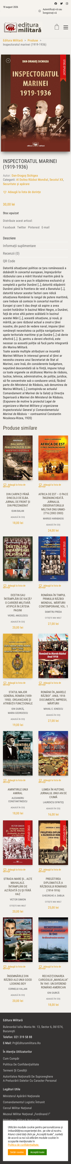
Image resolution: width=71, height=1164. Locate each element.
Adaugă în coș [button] (18, 517)
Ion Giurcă (17, 708)
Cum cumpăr (11, 1058)
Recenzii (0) (11, 253)
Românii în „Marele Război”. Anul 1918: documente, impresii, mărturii (53, 697)
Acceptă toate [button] (37, 1152)
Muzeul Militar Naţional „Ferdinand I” (26, 1114)
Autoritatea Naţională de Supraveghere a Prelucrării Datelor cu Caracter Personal (30, 1078)
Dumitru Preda (53, 611)
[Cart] (57, 27)
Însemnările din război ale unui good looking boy (18, 979)
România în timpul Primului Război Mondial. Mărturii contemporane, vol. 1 (53, 600)
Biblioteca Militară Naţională (21, 1120)
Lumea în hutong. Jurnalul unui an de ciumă (53, 793)
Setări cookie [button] (17, 1152)
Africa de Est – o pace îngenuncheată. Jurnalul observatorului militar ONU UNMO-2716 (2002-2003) (53, 503)
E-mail (46, 227)
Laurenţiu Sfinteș (53, 802)
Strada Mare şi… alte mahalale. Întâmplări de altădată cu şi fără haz (18, 886)
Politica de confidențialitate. (23, 1145)
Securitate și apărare (16, 184)
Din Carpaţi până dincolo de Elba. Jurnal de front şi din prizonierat (17, 499)
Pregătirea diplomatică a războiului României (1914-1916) (53, 884)
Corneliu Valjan (17, 988)
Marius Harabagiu (53, 518)
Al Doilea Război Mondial (32, 179)
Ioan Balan (17, 510)
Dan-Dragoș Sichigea (25, 175)
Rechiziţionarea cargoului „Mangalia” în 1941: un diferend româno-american (53, 981)
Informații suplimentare (19, 246)
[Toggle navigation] (66, 27)
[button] (22, 192)
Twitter (21, 227)
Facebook (9, 227)
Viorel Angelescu (18, 615)
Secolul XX (56, 179)
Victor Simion (18, 899)
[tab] (35, 238)
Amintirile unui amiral (18, 791)
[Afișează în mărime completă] (8, 61)
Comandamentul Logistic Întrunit (24, 1102)
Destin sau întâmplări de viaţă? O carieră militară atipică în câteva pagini (18, 602)
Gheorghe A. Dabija (53, 895)
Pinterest (34, 227)
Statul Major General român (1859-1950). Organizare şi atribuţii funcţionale (18, 697)
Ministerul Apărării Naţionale (21, 1096)
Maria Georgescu (18, 712)
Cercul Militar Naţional (17, 1108)
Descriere (9, 238)
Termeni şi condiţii (15, 1070)
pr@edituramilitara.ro (26, 1043)
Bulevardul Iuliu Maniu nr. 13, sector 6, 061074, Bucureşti (33, 1029)
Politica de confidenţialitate (21, 1064)
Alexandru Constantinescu (17, 800)
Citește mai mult (53, 618)
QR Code (9, 261)
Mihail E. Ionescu (53, 708)
